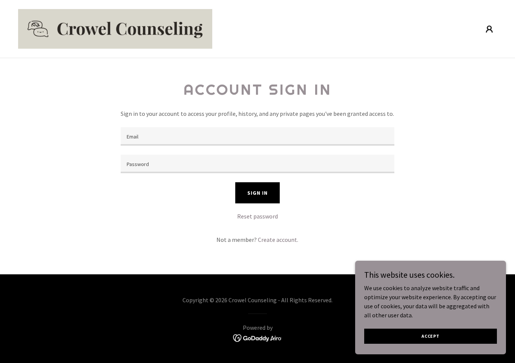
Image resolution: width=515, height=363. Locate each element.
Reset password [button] (257, 216)
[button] (489, 29)
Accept (431, 336)
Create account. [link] (278, 239)
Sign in (257, 192)
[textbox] (257, 136)
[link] (115, 28)
